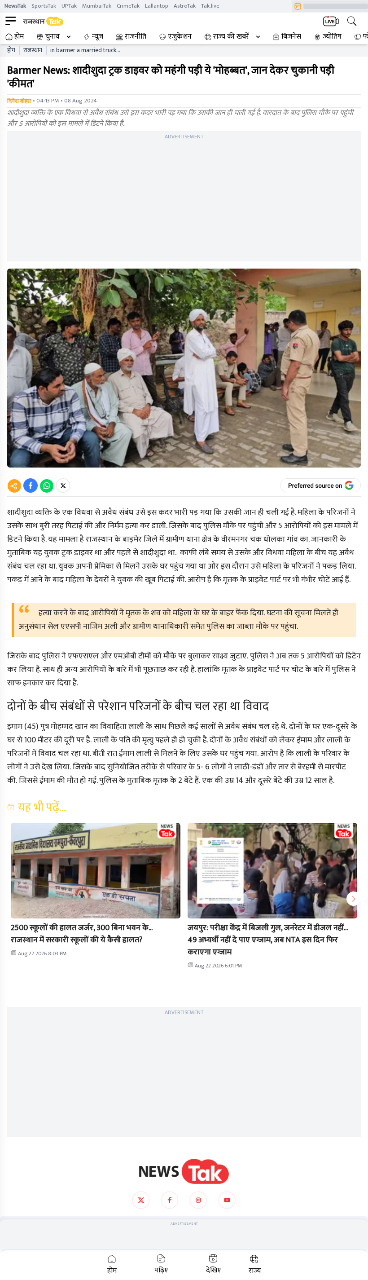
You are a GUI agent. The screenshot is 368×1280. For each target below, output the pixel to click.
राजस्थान (32, 50)
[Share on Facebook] (30, 485)
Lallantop (156, 6)
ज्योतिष (332, 36)
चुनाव (52, 36)
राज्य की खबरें (231, 36)
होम (19, 36)
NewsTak (15, 6)
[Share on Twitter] (63, 485)
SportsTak (43, 6)
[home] (184, 1171)
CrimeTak (128, 6)
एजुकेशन (180, 36)
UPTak (69, 6)
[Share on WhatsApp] (46, 485)
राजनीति (135, 36)
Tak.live (210, 6)
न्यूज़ (97, 36)
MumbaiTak (96, 6)
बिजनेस (291, 36)
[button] (95, 870)
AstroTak (185, 6)
